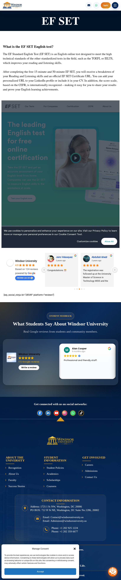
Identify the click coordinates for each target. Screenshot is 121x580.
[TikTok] (81, 413)
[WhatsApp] (96, 5)
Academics (52, 473)
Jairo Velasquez (64, 257)
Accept (40, 571)
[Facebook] (39, 413)
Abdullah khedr (99, 257)
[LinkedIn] (48, 413)
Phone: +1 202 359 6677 (64, 531)
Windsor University (26, 260)
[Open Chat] (112, 571)
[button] (74, 548)
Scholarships (53, 480)
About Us (13, 473)
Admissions (91, 470)
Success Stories (16, 486)
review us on (23, 277)
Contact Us (91, 477)
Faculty (12, 480)
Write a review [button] (29, 367)
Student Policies (55, 467)
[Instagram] (64, 413)
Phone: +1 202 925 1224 (64, 527)
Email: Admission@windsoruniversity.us (65, 520)
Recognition (14, 467)
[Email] (89, 5)
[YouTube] (56, 413)
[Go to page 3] (81, 289)
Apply (105, 5)
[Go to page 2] (79, 289)
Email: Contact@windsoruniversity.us (63, 517)
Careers (89, 464)
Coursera (51, 486)
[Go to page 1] (77, 289)
